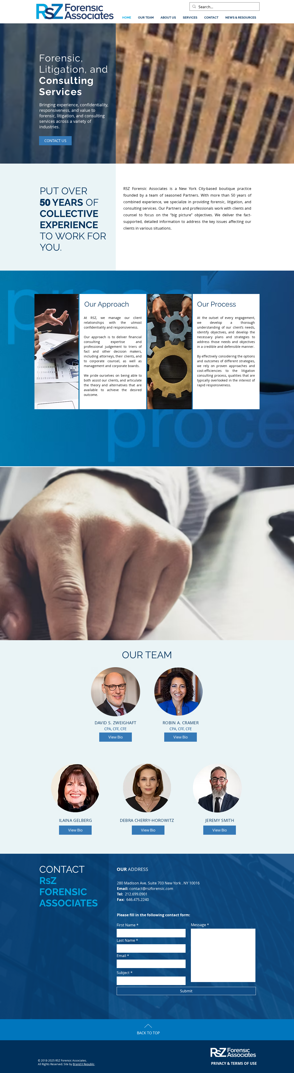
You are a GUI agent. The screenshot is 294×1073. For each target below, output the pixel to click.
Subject (123, 972)
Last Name (126, 940)
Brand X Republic (83, 1064)
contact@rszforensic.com (151, 888)
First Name (126, 925)
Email (121, 956)
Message (198, 925)
